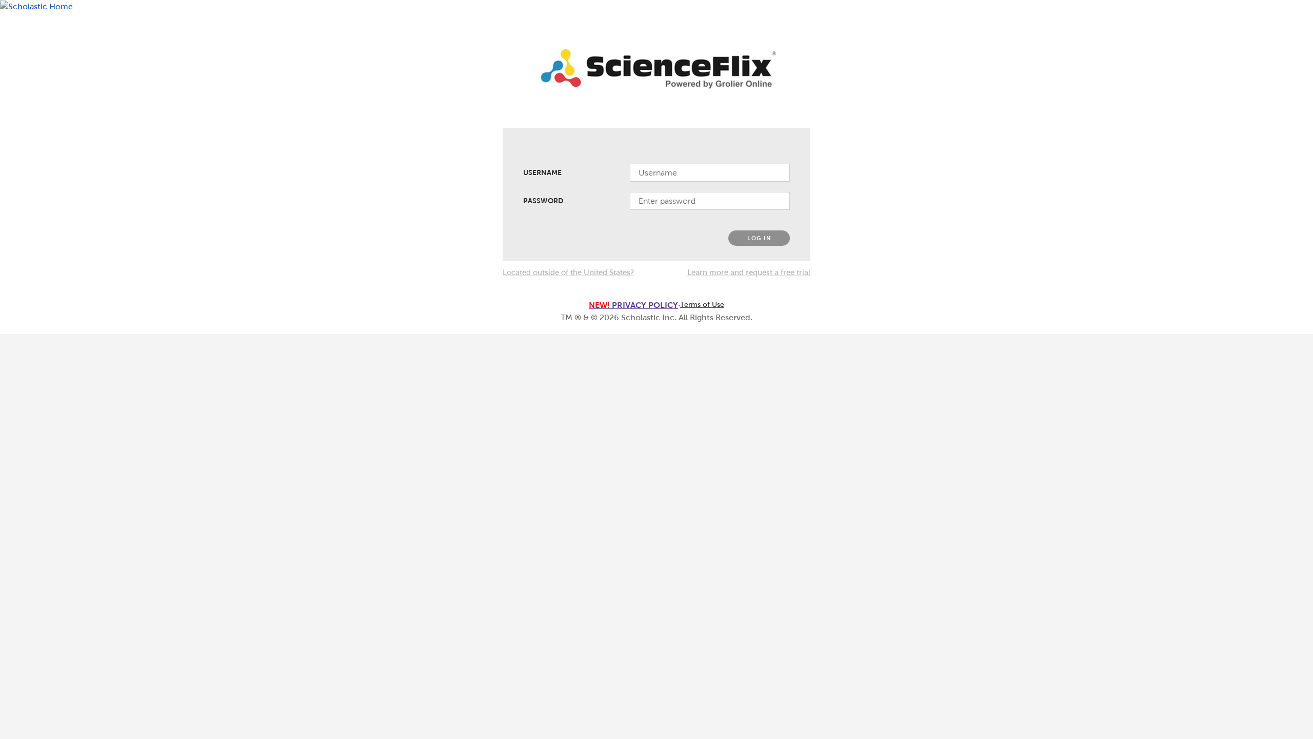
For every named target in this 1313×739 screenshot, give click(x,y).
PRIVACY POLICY (633, 305)
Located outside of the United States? (568, 272)
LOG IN (759, 238)
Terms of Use (702, 304)
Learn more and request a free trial (748, 272)
